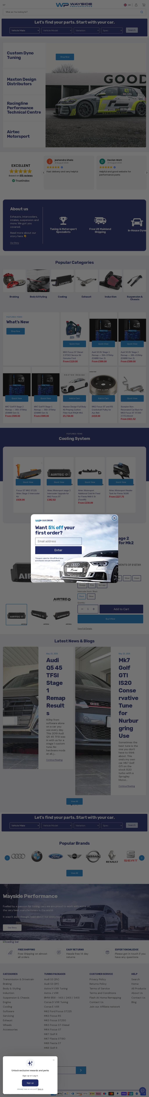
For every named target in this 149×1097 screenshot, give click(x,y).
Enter (58, 550)
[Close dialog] (114, 518)
